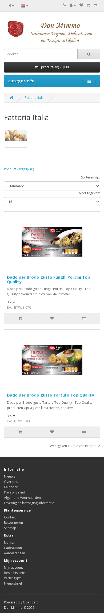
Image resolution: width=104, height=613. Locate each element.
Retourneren (13, 522)
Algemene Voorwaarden (22, 497)
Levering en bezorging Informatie (29, 503)
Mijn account (13, 567)
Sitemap (10, 528)
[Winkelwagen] (88, 5)
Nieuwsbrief (13, 583)
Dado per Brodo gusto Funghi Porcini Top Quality (48, 279)
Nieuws (9, 476)
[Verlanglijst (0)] (81, 5)
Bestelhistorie (14, 573)
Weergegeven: (89, 193)
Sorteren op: (90, 177)
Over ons (11, 481)
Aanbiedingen (14, 553)
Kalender (11, 487)
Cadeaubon (13, 548)
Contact (10, 517)
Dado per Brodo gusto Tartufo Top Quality (50, 395)
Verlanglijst (12, 578)
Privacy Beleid (14, 492)
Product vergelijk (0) (19, 169)
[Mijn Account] (73, 5)
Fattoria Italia (35, 97)
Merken (9, 542)
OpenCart (30, 602)
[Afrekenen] (95, 5)
